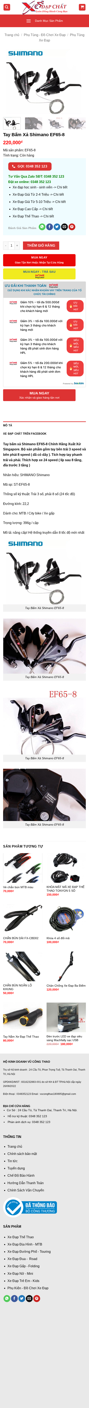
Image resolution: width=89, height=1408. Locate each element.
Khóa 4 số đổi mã (58, 938)
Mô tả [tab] (7, 425)
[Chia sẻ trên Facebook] (49, 226)
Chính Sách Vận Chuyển (25, 1190)
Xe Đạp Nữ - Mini (20, 1273)
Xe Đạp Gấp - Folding (23, 1266)
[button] (7, 7)
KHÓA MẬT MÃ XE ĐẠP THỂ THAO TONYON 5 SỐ (65, 888)
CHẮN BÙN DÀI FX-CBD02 (20, 938)
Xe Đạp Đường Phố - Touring (29, 1251)
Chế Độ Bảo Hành (21, 1175)
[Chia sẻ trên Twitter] (57, 226)
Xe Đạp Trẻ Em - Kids (23, 1281)
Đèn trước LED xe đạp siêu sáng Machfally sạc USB (64, 1038)
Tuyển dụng (16, 1168)
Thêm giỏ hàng (41, 245)
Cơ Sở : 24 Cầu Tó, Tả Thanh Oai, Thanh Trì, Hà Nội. (42, 1110)
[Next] (79, 81)
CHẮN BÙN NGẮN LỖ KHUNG (17, 987)
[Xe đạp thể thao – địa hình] (44, 7)
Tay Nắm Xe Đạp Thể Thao (21, 1036)
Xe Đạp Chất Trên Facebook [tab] (24, 433)
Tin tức (12, 1161)
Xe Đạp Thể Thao (20, 1237)
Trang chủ (12, 35)
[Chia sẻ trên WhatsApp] (42, 226)
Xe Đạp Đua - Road (22, 1259)
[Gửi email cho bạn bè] (64, 226)
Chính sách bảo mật (22, 1154)
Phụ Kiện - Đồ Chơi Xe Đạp (27, 1288)
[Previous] (10, 81)
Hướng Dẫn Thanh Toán (25, 1183)
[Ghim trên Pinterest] (72, 226)
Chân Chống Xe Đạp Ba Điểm (66, 985)
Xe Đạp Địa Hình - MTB (24, 1244)
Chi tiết (62, 187)
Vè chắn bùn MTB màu (18, 887)
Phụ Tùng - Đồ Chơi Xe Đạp (45, 35)
